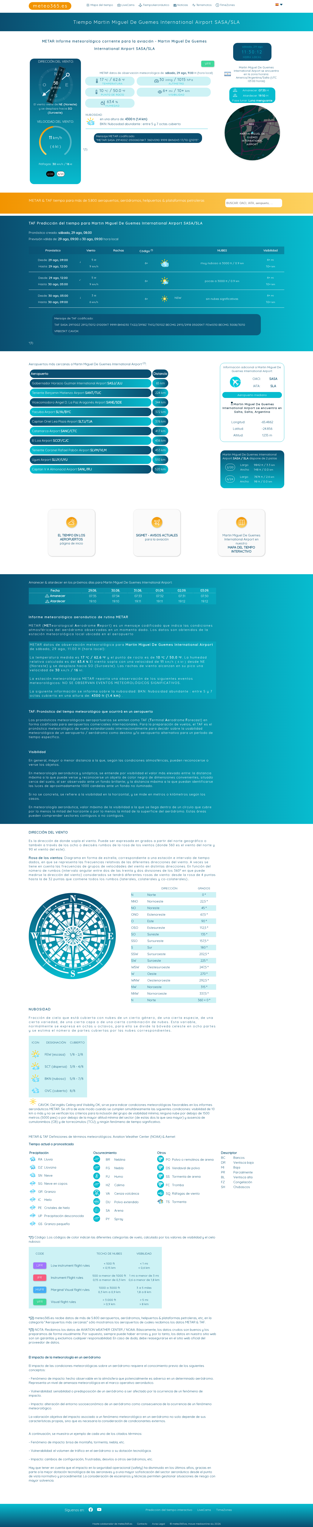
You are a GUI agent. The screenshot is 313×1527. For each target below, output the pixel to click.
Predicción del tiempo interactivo (169, 1510)
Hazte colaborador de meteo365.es (112, 1523)
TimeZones (227, 5)
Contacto (142, 1523)
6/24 (61, 174)
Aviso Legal (158, 1523)
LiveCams (204, 1510)
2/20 (50, 174)
